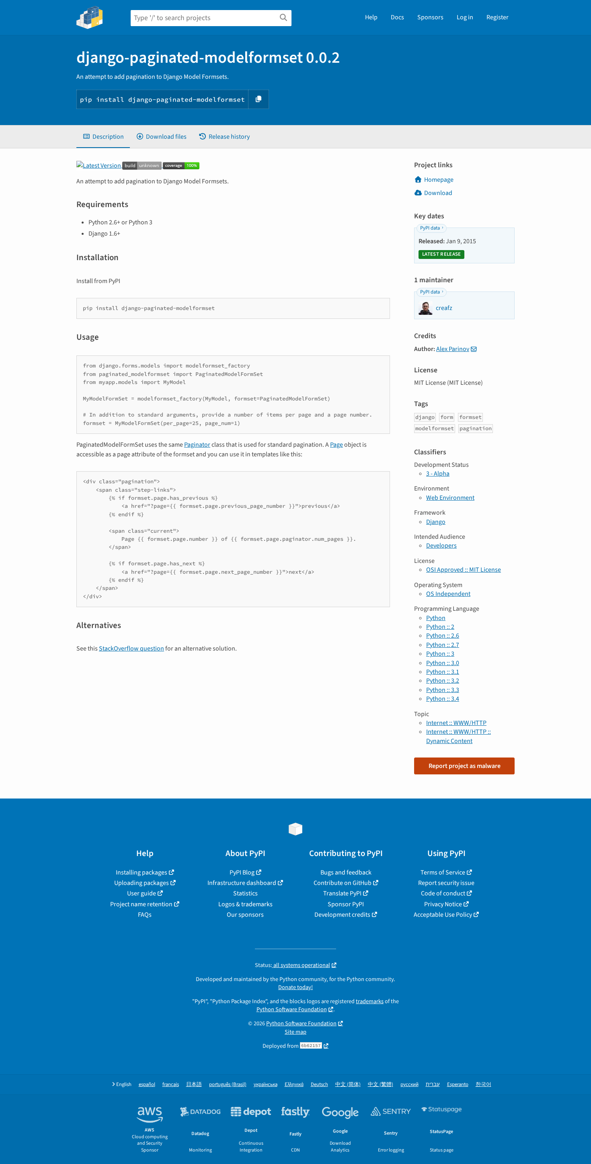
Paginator (197, 444)
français (170, 1084)
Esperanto (457, 1084)
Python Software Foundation (292, 1009)
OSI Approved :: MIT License (463, 569)
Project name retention (141, 904)
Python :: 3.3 (442, 690)
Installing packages (141, 872)
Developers (441, 545)
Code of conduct (443, 893)
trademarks (370, 1001)
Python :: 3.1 (442, 671)
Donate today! (295, 987)
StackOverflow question (131, 648)
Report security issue (446, 883)
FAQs (145, 914)
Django (435, 521)
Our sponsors (245, 914)
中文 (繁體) (380, 1084)
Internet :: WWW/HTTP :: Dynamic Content (458, 736)
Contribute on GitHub (342, 883)
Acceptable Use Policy (443, 914)
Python (435, 618)
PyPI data (430, 228)
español (147, 1084)
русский (409, 1084)
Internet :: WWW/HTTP (456, 723)
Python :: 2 (440, 626)
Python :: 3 (440, 653)
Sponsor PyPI (346, 904)
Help (371, 17)
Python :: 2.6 (442, 635)
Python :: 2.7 (442, 645)
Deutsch (319, 1084)
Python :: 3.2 (442, 680)
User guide (141, 893)
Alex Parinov (452, 349)
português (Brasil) (227, 1084)
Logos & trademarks (245, 904)
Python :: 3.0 (442, 663)
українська (265, 1084)
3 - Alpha (437, 473)
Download (438, 193)
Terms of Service (443, 872)
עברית (433, 1084)
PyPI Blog (242, 872)
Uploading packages (141, 883)
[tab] (103, 136)
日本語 (194, 1084)
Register (497, 17)
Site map (295, 1032)
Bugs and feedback (345, 872)
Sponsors (430, 17)
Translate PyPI (342, 893)
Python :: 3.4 (442, 698)
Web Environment (450, 497)
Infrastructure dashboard (241, 883)
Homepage (439, 179)
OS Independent (448, 593)
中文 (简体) (348, 1084)
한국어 (483, 1084)
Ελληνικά (294, 1084)
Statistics (245, 893)
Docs (397, 17)
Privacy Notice (443, 904)
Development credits (342, 914)
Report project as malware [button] (465, 766)
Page (336, 444)
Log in (465, 17)
